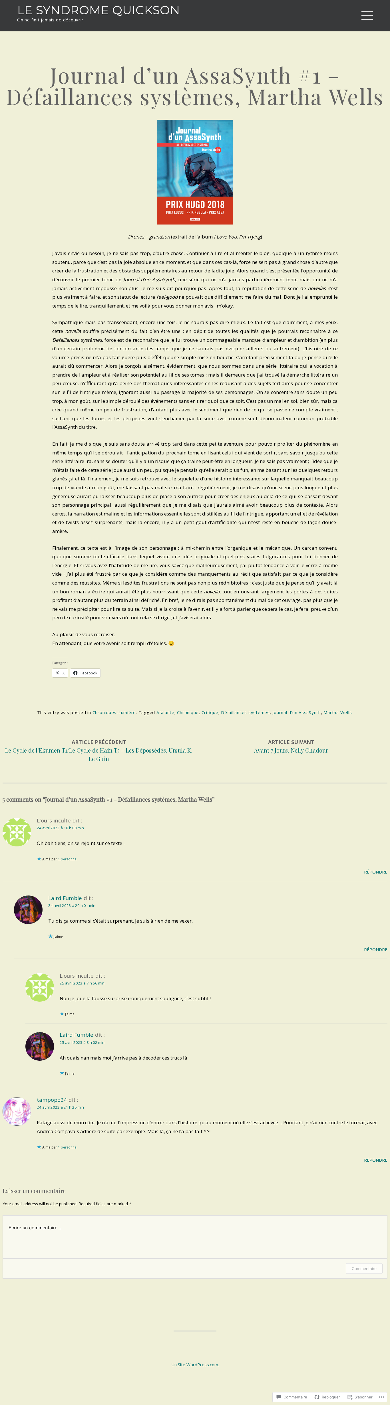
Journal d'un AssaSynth (296, 712)
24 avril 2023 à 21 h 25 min (60, 1107)
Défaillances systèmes (245, 712)
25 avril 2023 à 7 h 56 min (82, 983)
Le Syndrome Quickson (98, 10)
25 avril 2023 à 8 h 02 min (82, 1042)
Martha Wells (337, 712)
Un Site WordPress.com (194, 1364)
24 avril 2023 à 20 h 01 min (71, 905)
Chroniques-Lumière (114, 712)
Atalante (165, 712)
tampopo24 (52, 1099)
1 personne (67, 859)
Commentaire (364, 1268)
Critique (210, 712)
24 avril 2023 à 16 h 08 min (60, 827)
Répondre (375, 872)
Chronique (188, 712)
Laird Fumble (65, 897)
